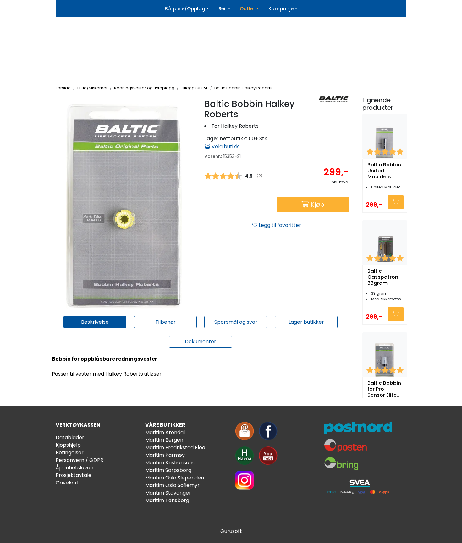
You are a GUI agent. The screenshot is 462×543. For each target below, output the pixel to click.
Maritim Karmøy (165, 455)
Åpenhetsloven (74, 467)
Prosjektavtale (73, 475)
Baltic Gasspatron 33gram (382, 277)
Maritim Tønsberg (167, 500)
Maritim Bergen (164, 440)
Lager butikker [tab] (306, 322)
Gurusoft (231, 531)
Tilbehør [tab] (165, 322)
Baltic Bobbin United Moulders (384, 171)
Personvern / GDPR (79, 460)
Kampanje (281, 8)
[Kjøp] (396, 202)
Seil (222, 8)
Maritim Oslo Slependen (174, 477)
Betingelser (70, 452)
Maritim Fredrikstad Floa (175, 447)
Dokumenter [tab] (200, 341)
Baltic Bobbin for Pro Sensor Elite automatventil (384, 389)
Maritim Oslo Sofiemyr (172, 485)
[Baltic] (334, 99)
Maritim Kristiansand (170, 462)
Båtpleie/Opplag (185, 8)
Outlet (247, 8)
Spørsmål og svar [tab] (235, 322)
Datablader (70, 437)
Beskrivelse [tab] (95, 322)
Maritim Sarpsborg (168, 470)
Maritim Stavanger (168, 492)
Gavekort (67, 482)
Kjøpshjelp (68, 445)
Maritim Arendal (165, 432)
